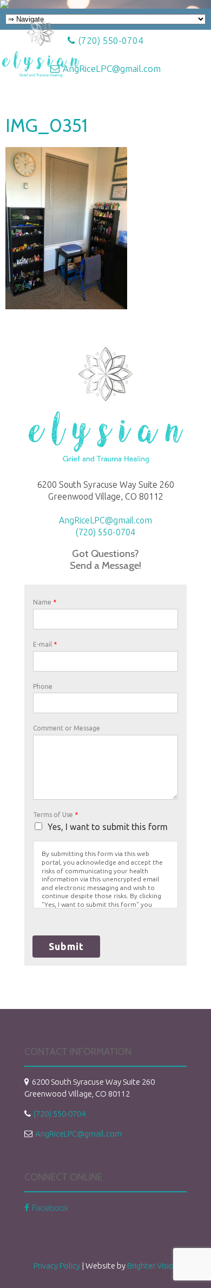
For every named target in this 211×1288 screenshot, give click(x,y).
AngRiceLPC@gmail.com (105, 520)
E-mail (45, 644)
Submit (66, 946)
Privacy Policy (57, 1265)
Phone (42, 686)
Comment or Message (66, 728)
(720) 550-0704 (105, 532)
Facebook (50, 1208)
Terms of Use (55, 814)
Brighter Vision (152, 1265)
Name (44, 602)
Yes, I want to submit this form (108, 827)
